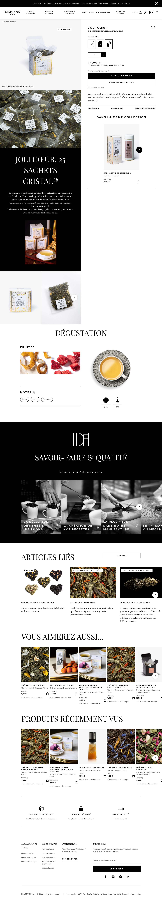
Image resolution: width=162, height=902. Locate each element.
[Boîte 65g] (100, 44)
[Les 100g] (91, 44)
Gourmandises (103, 13)
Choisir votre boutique (96, 87)
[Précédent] (104, 150)
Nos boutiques (48, 849)
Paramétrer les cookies (131, 894)
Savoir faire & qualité (145, 108)
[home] (12, 13)
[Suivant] (139, 150)
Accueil (5, 22)
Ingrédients (93, 108)
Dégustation (117, 108)
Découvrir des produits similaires (17, 86)
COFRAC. (108, 515)
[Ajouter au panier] (138, 181)
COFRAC (46, 517)
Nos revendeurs (48, 853)
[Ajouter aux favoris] (153, 28)
